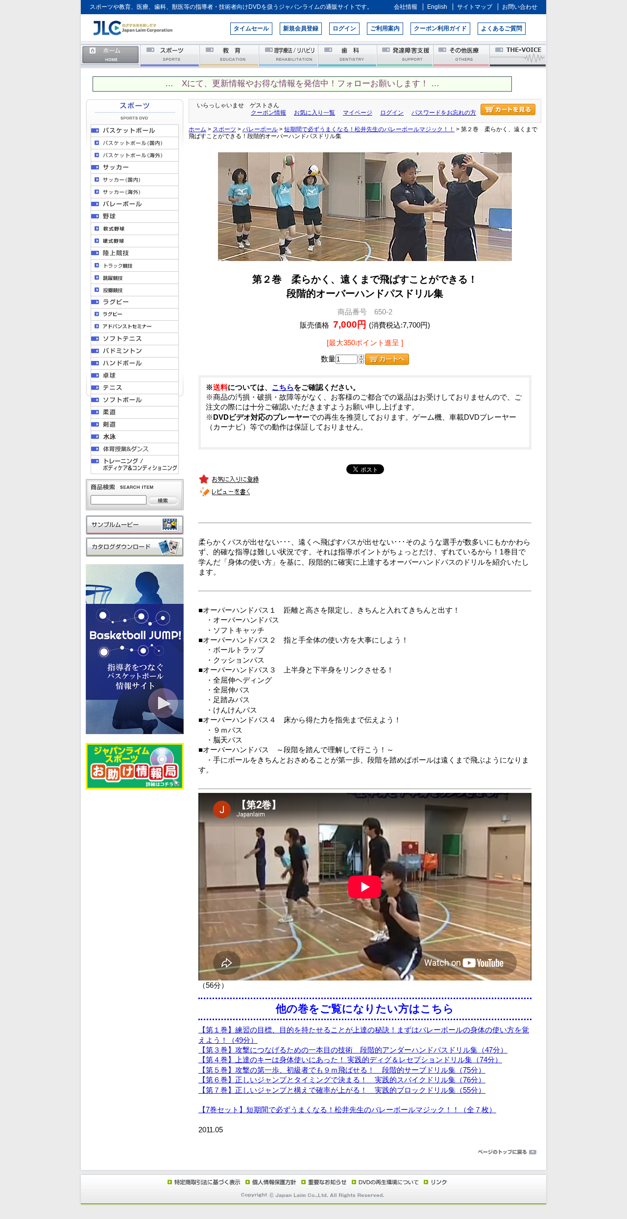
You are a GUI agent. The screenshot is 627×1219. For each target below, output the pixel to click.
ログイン (344, 28)
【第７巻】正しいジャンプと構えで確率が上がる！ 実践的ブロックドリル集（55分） (341, 1090)
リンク (434, 1182)
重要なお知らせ (321, 1182)
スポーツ (170, 55)
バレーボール (260, 129)
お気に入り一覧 (314, 112)
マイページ (357, 112)
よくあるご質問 (501, 28)
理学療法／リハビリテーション (288, 55)
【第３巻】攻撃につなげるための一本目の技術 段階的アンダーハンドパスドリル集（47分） (352, 1050)
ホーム (111, 55)
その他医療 (462, 55)
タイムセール (251, 28)
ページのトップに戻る (313, 1152)
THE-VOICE (518, 55)
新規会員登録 (300, 28)
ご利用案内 (385, 28)
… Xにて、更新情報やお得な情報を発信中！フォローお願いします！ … (302, 83)
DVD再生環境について (386, 1182)
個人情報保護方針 (269, 1182)
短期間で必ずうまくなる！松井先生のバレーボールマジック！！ (369, 129)
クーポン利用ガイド (440, 28)
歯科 (348, 55)
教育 (229, 55)
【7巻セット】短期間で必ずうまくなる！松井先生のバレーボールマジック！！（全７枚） (347, 1110)
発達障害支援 (406, 55)
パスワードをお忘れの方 (443, 112)
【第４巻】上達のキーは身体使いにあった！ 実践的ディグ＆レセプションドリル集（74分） (350, 1060)
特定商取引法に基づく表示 (203, 1182)
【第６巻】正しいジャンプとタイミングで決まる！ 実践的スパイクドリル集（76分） (341, 1080)
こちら (283, 387)
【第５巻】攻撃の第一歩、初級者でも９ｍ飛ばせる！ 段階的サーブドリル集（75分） (341, 1070)
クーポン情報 (268, 112)
